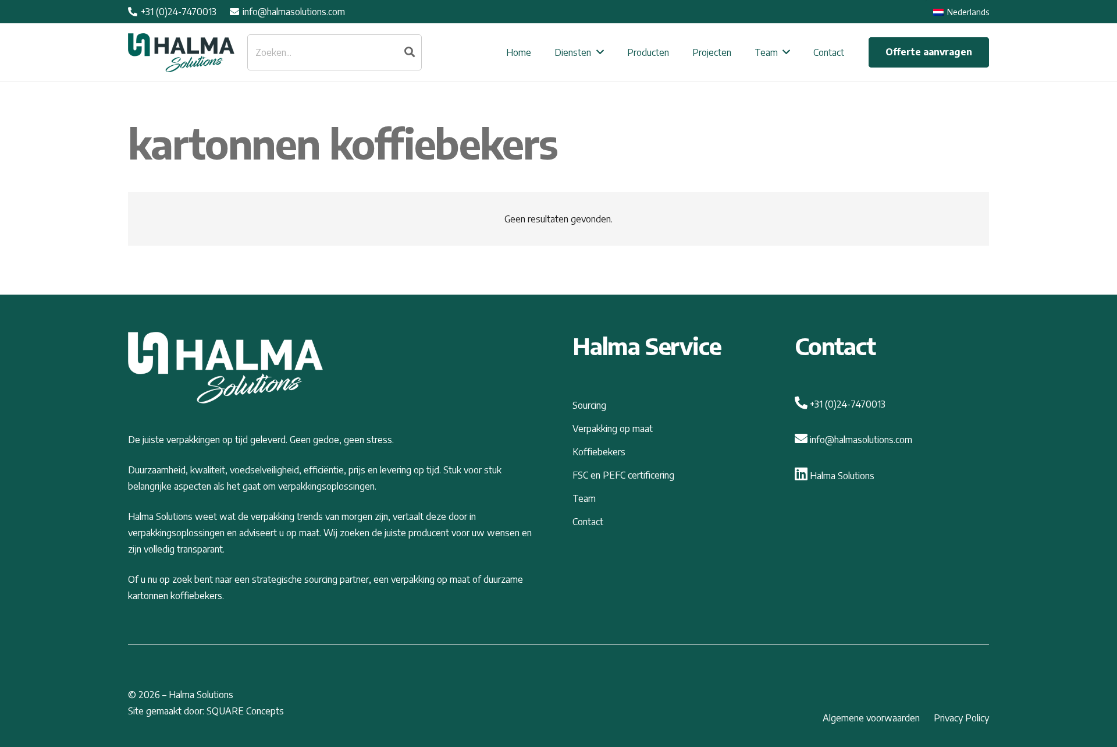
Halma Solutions (840, 476)
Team (584, 498)
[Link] (181, 52)
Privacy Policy (961, 718)
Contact (587, 521)
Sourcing (589, 405)
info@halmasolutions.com (859, 439)
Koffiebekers (598, 452)
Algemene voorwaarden (871, 718)
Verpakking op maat (612, 428)
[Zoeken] (409, 52)
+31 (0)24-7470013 (846, 404)
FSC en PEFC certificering (623, 475)
